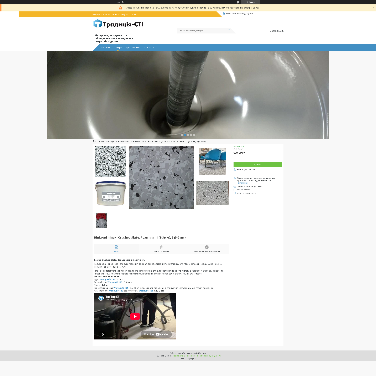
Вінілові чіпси (139, 141)
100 (113, 279)
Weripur (113, 290)
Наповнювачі (124, 141)
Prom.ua (202, 353)
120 (120, 282)
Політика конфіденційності (209, 356)
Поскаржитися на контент (184, 356)
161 (126, 288)
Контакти (149, 47)
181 (151, 290)
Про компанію (133, 47)
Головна (105, 47)
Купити (257, 164)
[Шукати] (229, 30)
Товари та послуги (106, 141)
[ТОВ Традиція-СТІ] (118, 26)
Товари (118, 47)
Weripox (104, 279)
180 (121, 290)
